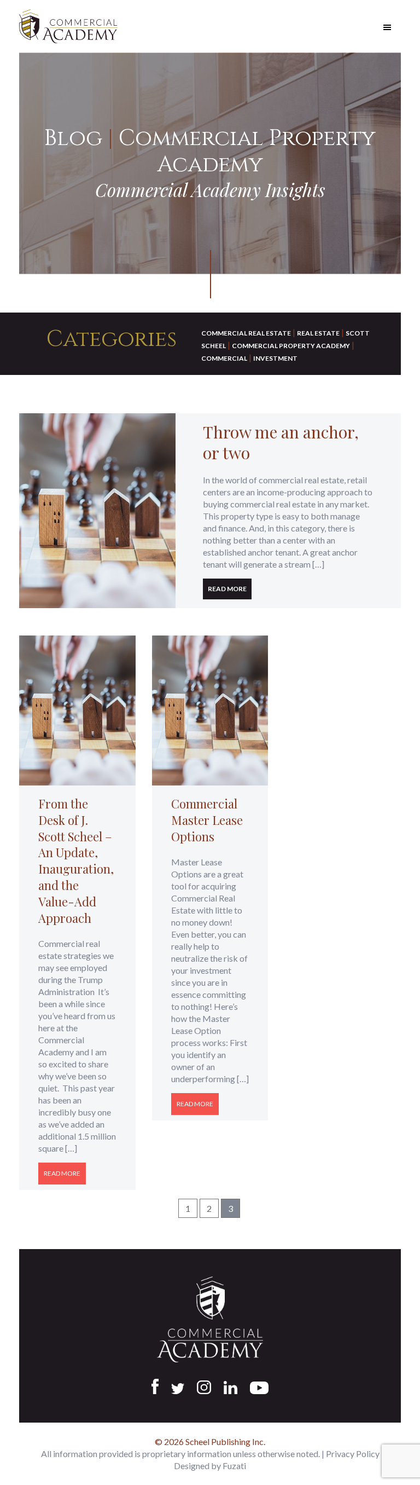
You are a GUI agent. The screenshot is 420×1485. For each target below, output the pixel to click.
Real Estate (318, 333)
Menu (387, 27)
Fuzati (234, 1465)
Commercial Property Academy (291, 346)
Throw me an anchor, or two (281, 442)
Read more (227, 589)
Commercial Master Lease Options (207, 820)
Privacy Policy (353, 1453)
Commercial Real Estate (246, 333)
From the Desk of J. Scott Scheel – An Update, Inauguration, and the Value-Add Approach (76, 860)
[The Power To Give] (97, 510)
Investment (275, 358)
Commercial (224, 358)
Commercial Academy (68, 26)
